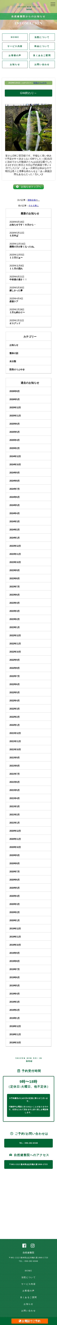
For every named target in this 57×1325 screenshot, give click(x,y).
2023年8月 (15, 578)
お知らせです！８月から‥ (23, 224)
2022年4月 (15, 700)
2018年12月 (15, 1026)
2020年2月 (15, 912)
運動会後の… (33, 200)
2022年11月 (15, 643)
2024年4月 (15, 513)
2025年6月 (15, 423)
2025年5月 (15, 432)
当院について (42, 37)
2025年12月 (15, 407)
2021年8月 (15, 765)
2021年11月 (15, 741)
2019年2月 (15, 1010)
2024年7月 (15, 489)
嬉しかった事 (16, 290)
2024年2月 (15, 529)
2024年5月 (15, 505)
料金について (42, 46)
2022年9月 (15, 660)
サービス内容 (15, 46)
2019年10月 (15, 945)
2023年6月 (15, 594)
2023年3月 (15, 611)
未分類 (13, 361)
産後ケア (14, 301)
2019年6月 (15, 977)
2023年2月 (15, 619)
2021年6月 (15, 782)
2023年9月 (15, 570)
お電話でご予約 (30, 1321)
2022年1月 (15, 725)
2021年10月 (15, 749)
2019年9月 (15, 953)
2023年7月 (15, 586)
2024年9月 (15, 472)
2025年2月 (15, 448)
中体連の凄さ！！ (18, 279)
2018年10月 (15, 1042)
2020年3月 (15, 904)
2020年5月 (15, 888)
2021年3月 (15, 806)
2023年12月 (15, 546)
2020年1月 (15, 920)
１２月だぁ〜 (16, 257)
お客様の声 (15, 55)
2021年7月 (15, 774)
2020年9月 (15, 855)
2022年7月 (15, 676)
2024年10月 (15, 464)
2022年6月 (15, 684)
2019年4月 (15, 993)
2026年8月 (15, 391)
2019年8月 (15, 961)
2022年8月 (15, 668)
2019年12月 (15, 928)
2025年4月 (15, 440)
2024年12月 (15, 456)
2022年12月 (15, 635)
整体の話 (14, 353)
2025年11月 (15, 415)
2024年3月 (15, 521)
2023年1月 (15, 627)
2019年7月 (15, 969)
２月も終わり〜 (17, 312)
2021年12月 (15, 733)
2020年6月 (15, 879)
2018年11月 (15, 1034)
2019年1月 (15, 1018)
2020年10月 (15, 847)
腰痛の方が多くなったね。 (23, 246)
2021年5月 (15, 790)
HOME (15, 37)
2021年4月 (15, 798)
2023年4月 (15, 603)
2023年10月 (15, 562)
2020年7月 (15, 871)
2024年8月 (15, 480)
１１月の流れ (16, 268)
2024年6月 (15, 497)
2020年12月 (15, 831)
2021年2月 (15, 814)
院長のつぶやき (40, 83)
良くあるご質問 (42, 55)
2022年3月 (15, 708)
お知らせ (15, 64)
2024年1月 (15, 537)
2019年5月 (15, 985)
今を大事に (33, 205)
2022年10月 (15, 651)
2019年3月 (15, 1002)
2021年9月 (15, 757)
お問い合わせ (42, 64)
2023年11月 (15, 554)
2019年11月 (15, 936)
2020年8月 (15, 863)
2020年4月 (15, 896)
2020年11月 (15, 839)
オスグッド (15, 323)
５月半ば (14, 235)
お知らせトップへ (30, 186)
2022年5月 (15, 692)
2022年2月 (15, 717)
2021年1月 (15, 822)
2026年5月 (15, 399)
